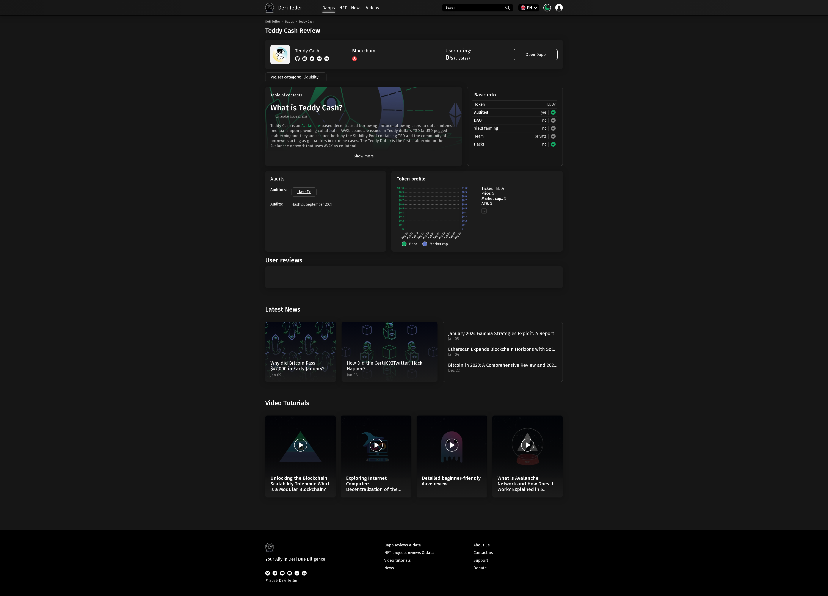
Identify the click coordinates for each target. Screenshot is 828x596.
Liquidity (310, 77)
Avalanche (310, 125)
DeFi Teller (272, 22)
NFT (343, 7)
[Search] (507, 8)
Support (481, 560)
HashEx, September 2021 (312, 204)
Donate (480, 568)
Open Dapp (535, 54)
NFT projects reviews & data (409, 552)
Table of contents (286, 95)
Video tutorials (397, 560)
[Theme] (547, 7)
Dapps (289, 22)
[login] (559, 7)
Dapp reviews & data (402, 545)
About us (482, 545)
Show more (364, 156)
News (356, 7)
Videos (372, 7)
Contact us (483, 552)
